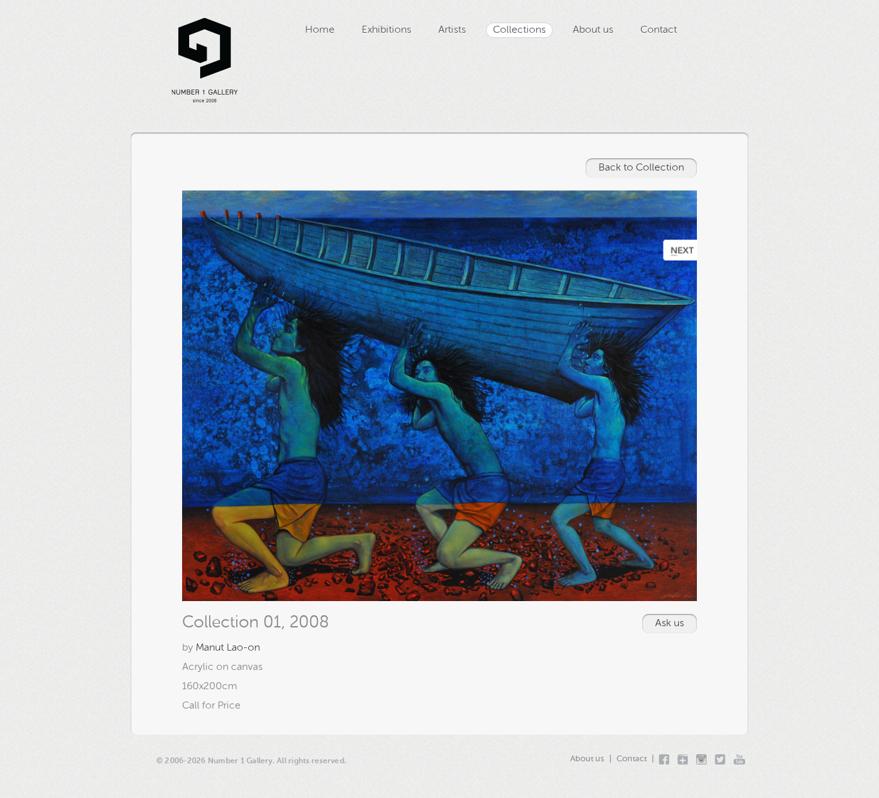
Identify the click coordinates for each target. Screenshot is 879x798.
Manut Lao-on (228, 648)
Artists (452, 30)
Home (320, 30)
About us (593, 30)
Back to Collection (641, 168)
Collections (519, 30)
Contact (658, 30)
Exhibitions (386, 30)
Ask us (669, 623)
